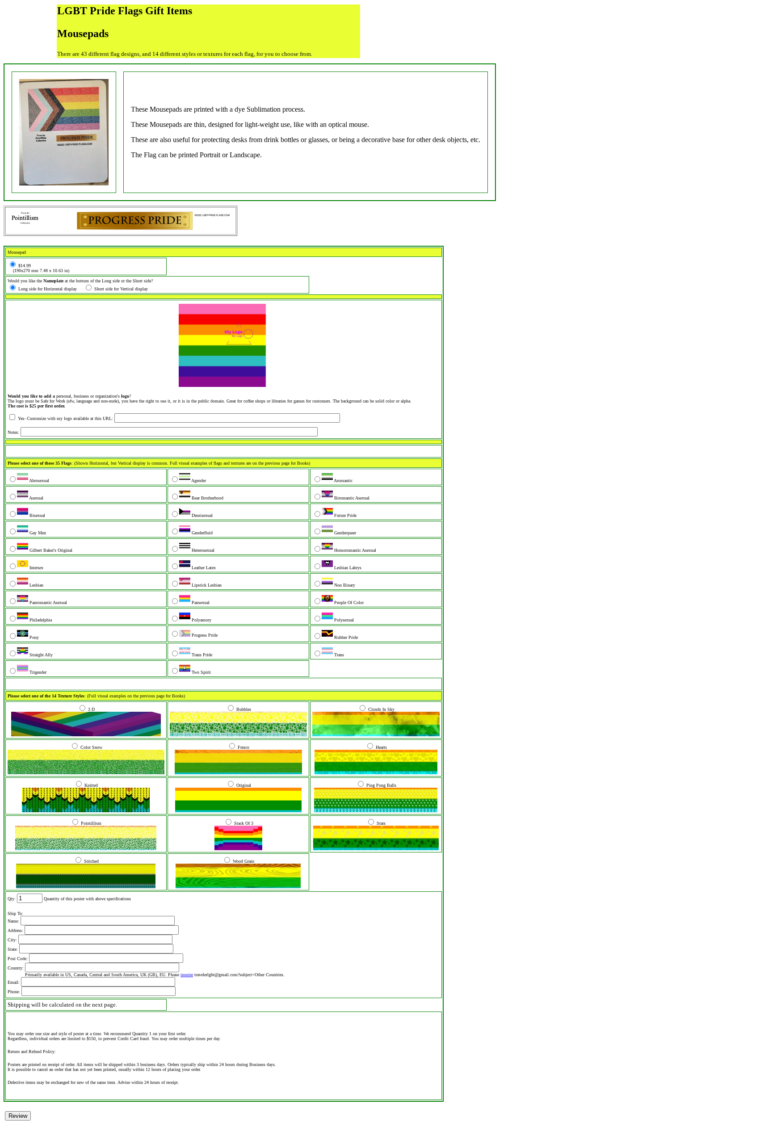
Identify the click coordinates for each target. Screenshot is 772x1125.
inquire (186, 974)
